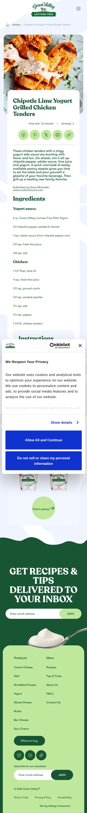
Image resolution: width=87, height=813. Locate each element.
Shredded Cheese (25, 684)
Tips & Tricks (53, 676)
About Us (52, 684)
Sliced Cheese (23, 702)
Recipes (16, 25)
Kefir (17, 676)
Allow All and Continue (43, 440)
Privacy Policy (43, 797)
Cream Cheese (23, 667)
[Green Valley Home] (44, 8)
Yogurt (18, 693)
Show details (61, 422)
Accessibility (65, 797)
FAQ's (50, 693)
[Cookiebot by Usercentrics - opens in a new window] (52, 346)
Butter (18, 711)
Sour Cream (21, 728)
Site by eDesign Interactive (55, 805)
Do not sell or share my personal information (43, 460)
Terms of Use (21, 797)
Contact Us (53, 702)
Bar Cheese (21, 720)
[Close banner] (80, 345)
